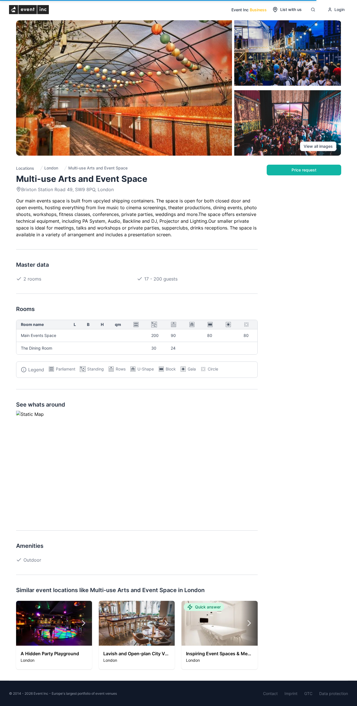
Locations (25, 168)
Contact (270, 693)
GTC (308, 693)
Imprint (290, 693)
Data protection (333, 693)
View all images (318, 146)
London (51, 168)
